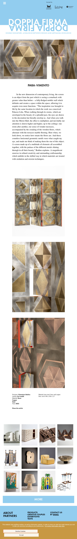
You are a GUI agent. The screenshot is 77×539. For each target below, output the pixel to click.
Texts (30, 518)
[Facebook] (12, 411)
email (56, 514)
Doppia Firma (38, 26)
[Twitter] (15, 411)
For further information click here (55, 526)
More (38, 499)
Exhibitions (34, 516)
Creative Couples (36, 514)
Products (33, 512)
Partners (10, 516)
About (8, 513)
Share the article (17, 408)
